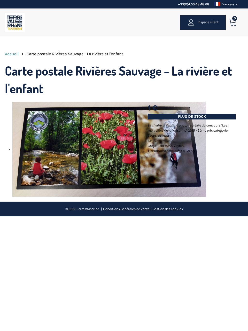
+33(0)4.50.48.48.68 (193, 4)
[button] (233, 22)
